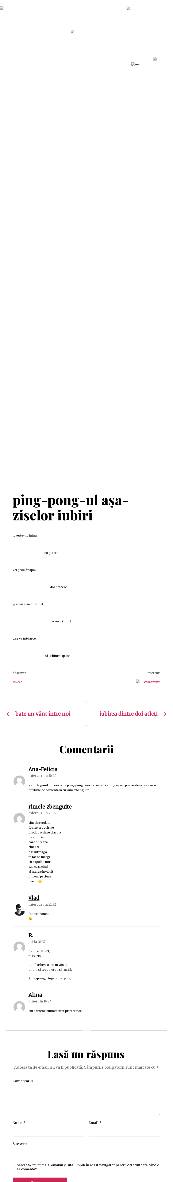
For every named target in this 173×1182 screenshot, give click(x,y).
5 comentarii (151, 682)
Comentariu (23, 1081)
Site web (20, 1144)
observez (19, 673)
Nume (19, 1123)
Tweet (17, 682)
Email (95, 1123)
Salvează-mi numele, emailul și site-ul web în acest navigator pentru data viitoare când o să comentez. (88, 1167)
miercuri (153, 673)
